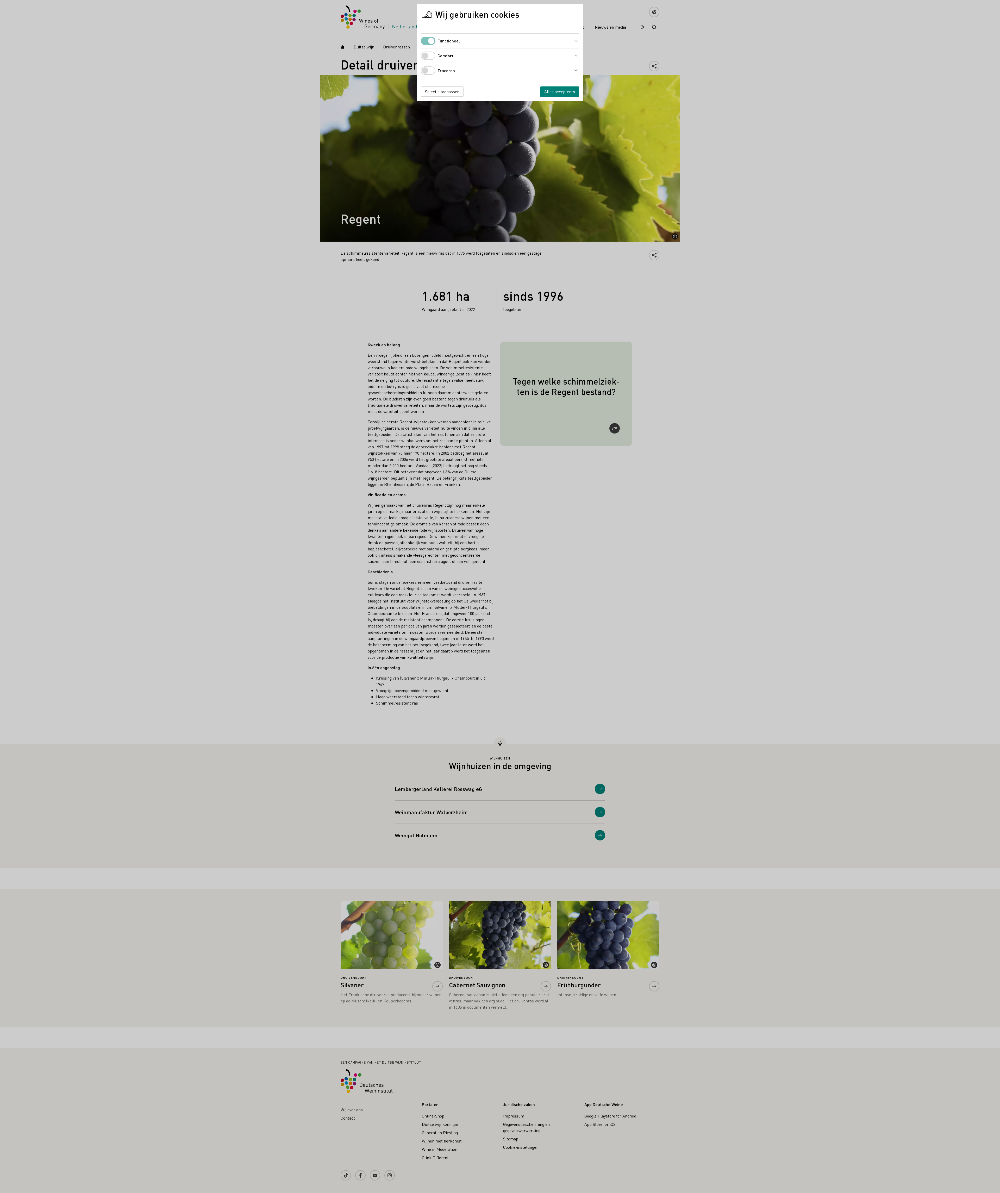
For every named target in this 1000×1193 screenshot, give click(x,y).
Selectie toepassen (442, 91)
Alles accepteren (559, 91)
